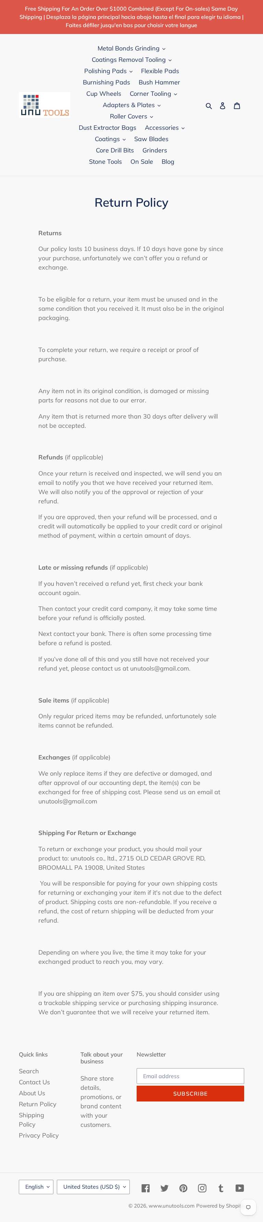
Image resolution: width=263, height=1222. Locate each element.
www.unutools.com (172, 1205)
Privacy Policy (39, 1135)
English (34, 1186)
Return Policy (38, 1104)
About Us (32, 1093)
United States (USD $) (91, 1186)
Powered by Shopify (220, 1205)
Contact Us (34, 1082)
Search (29, 1071)
